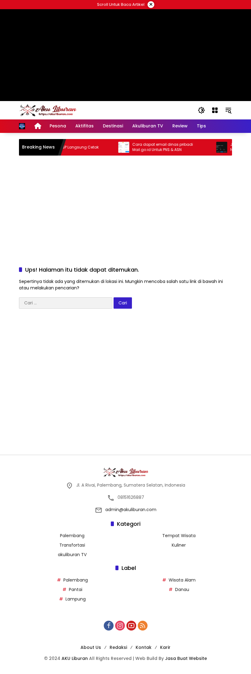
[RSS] (143, 626)
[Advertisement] (125, 55)
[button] (201, 110)
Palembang (72, 536)
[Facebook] (109, 626)
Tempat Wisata (179, 536)
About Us (91, 647)
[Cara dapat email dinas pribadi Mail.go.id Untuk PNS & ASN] (118, 147)
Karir (165, 647)
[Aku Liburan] (48, 110)
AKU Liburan (75, 658)
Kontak (144, 647)
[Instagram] (120, 626)
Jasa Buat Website (186, 658)
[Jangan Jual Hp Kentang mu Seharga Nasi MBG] (216, 147)
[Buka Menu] (215, 110)
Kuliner (179, 545)
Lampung (76, 599)
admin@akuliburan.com (130, 509)
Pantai (75, 589)
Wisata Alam (182, 580)
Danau (182, 589)
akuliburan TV (72, 555)
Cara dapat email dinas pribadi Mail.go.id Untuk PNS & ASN (157, 147)
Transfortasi (72, 545)
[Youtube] (131, 626)
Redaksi (118, 647)
